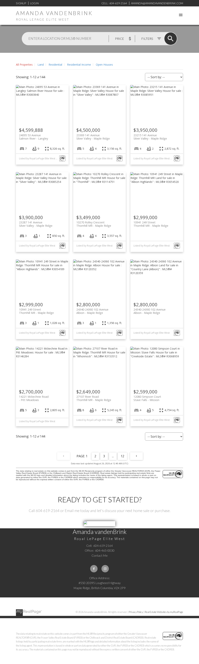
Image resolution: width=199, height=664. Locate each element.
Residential (55, 64)
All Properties (24, 64)
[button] (94, 568)
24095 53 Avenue (33, 136)
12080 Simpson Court (147, 398)
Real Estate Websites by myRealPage (164, 612)
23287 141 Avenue (35, 223)
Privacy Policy (136, 612)
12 (122, 456)
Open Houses (104, 64)
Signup (21, 3)
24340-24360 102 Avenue (92, 311)
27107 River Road (93, 398)
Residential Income (79, 64)
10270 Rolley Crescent (93, 223)
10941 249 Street (151, 223)
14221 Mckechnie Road (34, 398)
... (113, 456)
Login (34, 3)
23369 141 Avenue (93, 136)
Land (41, 64)
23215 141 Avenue (150, 136)
